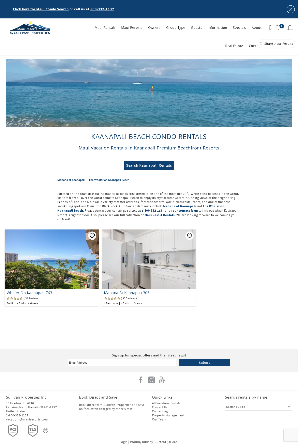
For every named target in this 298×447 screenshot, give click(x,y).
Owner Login (161, 411)
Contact (255, 46)
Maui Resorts (132, 27)
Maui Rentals (105, 27)
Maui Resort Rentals (160, 215)
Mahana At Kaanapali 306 (126, 292)
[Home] (31, 27)
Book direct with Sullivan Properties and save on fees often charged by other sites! (112, 407)
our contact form (185, 210)
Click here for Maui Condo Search (41, 9)
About (257, 27)
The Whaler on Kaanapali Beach (109, 180)
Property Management (168, 415)
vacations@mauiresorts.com (27, 419)
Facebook (141, 380)
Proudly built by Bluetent (148, 442)
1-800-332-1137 (153, 210)
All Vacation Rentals (166, 403)
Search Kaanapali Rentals (149, 165)
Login (123, 442)
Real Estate (234, 46)
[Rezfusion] (45, 430)
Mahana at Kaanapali (71, 180)
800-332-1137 (102, 9)
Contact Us (160, 407)
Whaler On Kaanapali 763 (29, 292)
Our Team (159, 419)
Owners (154, 27)
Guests (196, 27)
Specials (239, 27)
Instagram (151, 380)
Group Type (175, 27)
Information (217, 27)
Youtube (162, 380)
